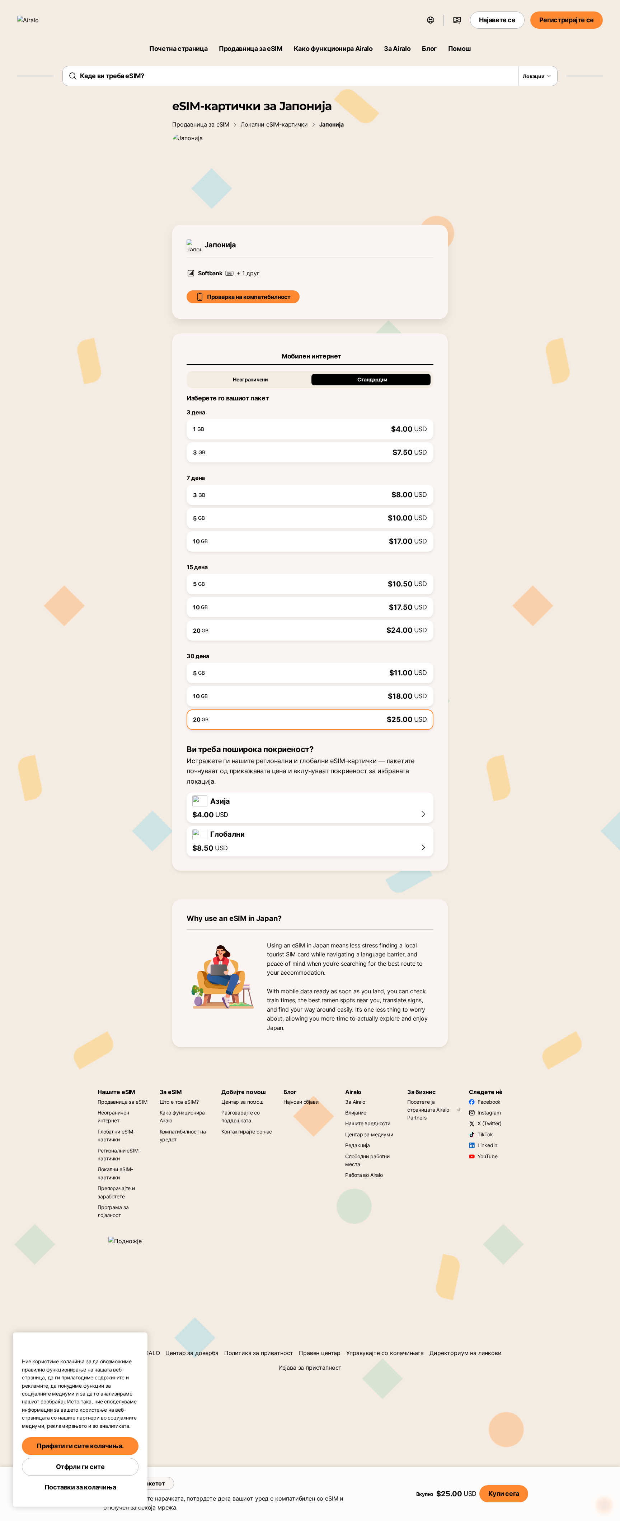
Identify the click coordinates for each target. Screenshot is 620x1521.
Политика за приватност (258, 1352)
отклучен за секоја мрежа (139, 1507)
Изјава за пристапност (310, 1367)
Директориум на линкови (465, 1352)
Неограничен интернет (113, 1116)
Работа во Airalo (364, 1175)
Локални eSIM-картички (274, 124)
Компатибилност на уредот (183, 1135)
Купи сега (503, 1493)
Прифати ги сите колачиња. (80, 1446)
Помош (459, 48)
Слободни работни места (367, 1160)
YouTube (487, 1156)
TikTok (485, 1134)
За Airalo (397, 48)
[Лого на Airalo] (38, 20)
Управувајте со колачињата (385, 1352)
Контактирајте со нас (246, 1131)
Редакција (357, 1145)
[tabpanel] (310, 547)
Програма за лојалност (113, 1211)
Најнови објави (301, 1102)
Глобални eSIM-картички (116, 1135)
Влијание (355, 1112)
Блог (429, 48)
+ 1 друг (247, 273)
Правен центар (319, 1352)
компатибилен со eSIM (306, 1498)
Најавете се (497, 20)
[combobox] (310, 76)
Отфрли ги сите (80, 1466)
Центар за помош (242, 1102)
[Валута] (457, 20)
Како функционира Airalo (333, 48)
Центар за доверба (191, 1352)
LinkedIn (487, 1145)
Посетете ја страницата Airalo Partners (428, 1110)
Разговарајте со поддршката (240, 1116)
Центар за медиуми (369, 1134)
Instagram (489, 1112)
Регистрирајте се (566, 20)
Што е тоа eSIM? (179, 1102)
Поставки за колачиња (80, 1487)
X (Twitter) (489, 1123)
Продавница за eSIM (250, 48)
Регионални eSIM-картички (119, 1154)
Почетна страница (178, 48)
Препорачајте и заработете (116, 1192)
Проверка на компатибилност (249, 296)
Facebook (489, 1102)
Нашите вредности (367, 1123)
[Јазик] (430, 20)
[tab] (310, 356)
